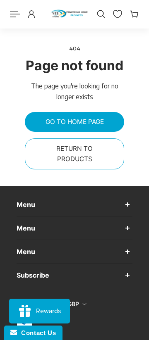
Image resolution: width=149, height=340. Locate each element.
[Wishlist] (117, 14)
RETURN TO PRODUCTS (74, 153)
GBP (73, 303)
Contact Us (36, 332)
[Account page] (31, 14)
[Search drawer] (101, 14)
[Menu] (15, 14)
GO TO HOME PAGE (75, 122)
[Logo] (69, 14)
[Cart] (134, 14)
